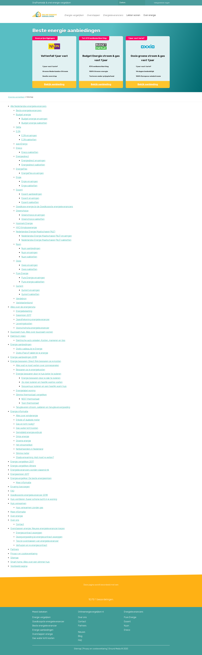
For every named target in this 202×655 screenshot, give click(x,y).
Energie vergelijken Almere (23, 465)
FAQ (12, 491)
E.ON (18, 131)
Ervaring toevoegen (20, 486)
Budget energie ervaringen (34, 118)
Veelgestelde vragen (162, 3)
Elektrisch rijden (18, 336)
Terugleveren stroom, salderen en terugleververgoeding (43, 407)
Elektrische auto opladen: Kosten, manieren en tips (40, 340)
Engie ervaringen (29, 181)
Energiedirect (22, 156)
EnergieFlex (21, 169)
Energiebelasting (24, 311)
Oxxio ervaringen (29, 265)
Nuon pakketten (29, 256)
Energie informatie (19, 411)
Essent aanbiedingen (31, 194)
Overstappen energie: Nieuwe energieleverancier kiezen (37, 528)
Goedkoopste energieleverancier (48, 621)
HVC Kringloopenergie (26, 227)
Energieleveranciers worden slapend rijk (29, 470)
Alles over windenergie (27, 415)
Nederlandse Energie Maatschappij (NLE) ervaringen (46, 236)
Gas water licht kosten (27, 428)
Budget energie (23, 114)
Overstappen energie (42, 634)
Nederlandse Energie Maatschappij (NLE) (35, 231)
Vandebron (21, 298)
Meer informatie (23, 482)
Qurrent (19, 286)
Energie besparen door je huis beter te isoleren (38, 373)
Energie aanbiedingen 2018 (23, 357)
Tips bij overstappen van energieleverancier (37, 541)
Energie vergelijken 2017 (22, 461)
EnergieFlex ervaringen (32, 173)
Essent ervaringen (30, 198)
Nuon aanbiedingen (30, 248)
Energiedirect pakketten (33, 164)
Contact (20, 524)
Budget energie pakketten (34, 123)
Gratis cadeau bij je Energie (29, 348)
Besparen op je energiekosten (30, 369)
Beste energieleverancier (44, 625)
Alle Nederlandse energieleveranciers (28, 106)
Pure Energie (22, 273)
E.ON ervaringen (29, 135)
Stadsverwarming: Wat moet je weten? (35, 457)
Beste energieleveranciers (28, 110)
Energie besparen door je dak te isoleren (40, 378)
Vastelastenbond (24, 302)
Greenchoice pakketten (33, 219)
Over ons (14, 520)
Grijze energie (22, 436)
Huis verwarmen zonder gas (29, 507)
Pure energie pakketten (32, 281)
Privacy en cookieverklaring (23, 553)
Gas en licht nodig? (25, 424)
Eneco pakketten (29, 152)
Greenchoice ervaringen (33, 215)
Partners (14, 549)
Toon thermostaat (30, 403)
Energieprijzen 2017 (19, 474)
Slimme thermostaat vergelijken (31, 394)
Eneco (19, 148)
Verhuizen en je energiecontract (31, 545)
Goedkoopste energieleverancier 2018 (29, 495)
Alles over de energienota (22, 307)
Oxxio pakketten (29, 269)
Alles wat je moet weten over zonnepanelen (37, 365)
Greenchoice (22, 210)
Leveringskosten (24, 323)
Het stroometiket (24, 445)
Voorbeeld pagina (18, 566)
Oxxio (18, 261)
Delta (18, 127)
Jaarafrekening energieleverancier (32, 319)
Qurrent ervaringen (30, 290)
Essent (19, 189)
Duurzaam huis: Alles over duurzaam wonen (31, 332)
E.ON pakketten (28, 139)
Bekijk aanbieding (54, 84)
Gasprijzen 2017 (23, 315)
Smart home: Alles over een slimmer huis (30, 562)
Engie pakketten (29, 185)
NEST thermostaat (30, 399)
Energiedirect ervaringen (33, 160)
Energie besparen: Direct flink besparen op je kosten (35, 361)
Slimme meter (22, 453)
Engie (18, 177)
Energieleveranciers (113, 15)
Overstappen (93, 15)
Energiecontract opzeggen (29, 532)
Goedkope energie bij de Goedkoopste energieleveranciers (44, 206)
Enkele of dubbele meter (28, 420)
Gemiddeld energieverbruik (29, 432)
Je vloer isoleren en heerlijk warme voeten (42, 382)
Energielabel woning (25, 390)
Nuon (18, 244)
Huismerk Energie (24, 223)
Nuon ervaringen (29, 252)
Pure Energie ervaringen (33, 277)
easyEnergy (22, 144)
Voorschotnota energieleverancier (32, 328)
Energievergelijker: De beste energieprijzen (31, 478)
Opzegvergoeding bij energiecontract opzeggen (39, 537)
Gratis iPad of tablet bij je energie (32, 353)
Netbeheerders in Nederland (29, 449)
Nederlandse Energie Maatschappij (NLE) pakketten (46, 240)
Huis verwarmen (18, 503)
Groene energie (23, 440)
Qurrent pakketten (30, 294)
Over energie (16, 516)
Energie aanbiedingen (20, 344)
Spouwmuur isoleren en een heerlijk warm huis (44, 386)
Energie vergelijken (74, 15)
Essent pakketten (30, 202)
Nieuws (81, 632)
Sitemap (14, 557)
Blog (80, 636)
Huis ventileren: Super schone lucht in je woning (33, 499)
